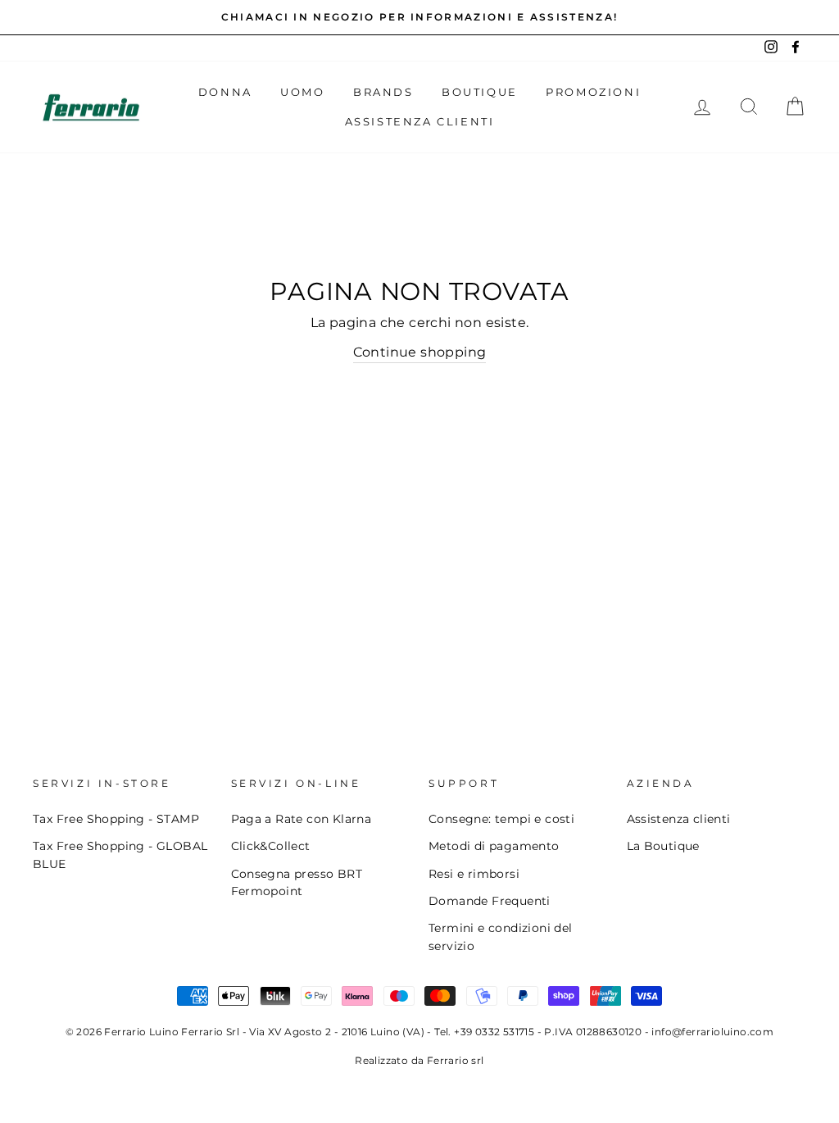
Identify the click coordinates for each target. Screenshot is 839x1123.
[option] (419, 17)
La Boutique (663, 845)
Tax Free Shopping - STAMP (116, 818)
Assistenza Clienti (420, 121)
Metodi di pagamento (494, 845)
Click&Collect (271, 845)
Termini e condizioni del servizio (501, 937)
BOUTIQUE (480, 91)
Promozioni (593, 91)
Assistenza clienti (679, 818)
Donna (225, 91)
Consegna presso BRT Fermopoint (297, 882)
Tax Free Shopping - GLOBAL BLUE (120, 855)
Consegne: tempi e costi (501, 818)
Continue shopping (420, 352)
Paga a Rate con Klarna (301, 818)
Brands (383, 91)
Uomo (302, 91)
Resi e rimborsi (474, 873)
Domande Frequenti (490, 900)
